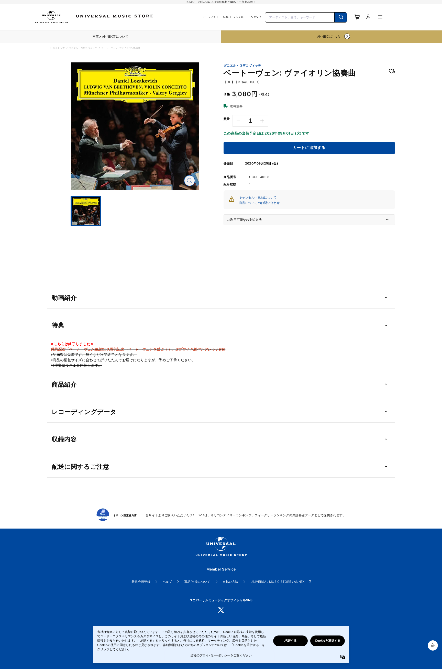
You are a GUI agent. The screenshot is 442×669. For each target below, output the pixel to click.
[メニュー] (380, 16)
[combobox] (306, 17)
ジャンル (238, 16)
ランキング (254, 16)
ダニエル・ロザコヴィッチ (83, 48)
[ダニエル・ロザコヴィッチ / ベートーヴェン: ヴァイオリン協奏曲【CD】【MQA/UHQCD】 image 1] (135, 126)
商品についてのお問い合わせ (259, 203)
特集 (226, 16)
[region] (110, 36)
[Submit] (341, 17)
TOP (433, 646)
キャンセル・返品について (258, 197)
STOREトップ (57, 48)
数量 (227, 118)
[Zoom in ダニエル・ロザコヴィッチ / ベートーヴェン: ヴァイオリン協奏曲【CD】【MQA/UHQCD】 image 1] (189, 180)
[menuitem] (135, 231)
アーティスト (211, 16)
